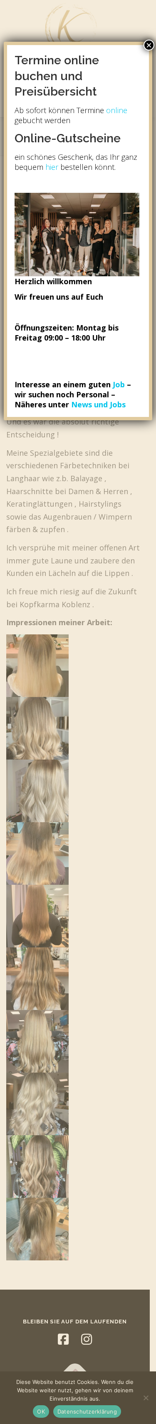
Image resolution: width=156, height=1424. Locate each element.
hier (50, 167)
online (116, 110)
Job (119, 384)
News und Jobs (98, 404)
